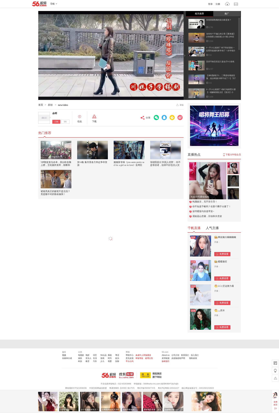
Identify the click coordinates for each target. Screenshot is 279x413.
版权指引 (166, 361)
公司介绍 (175, 355)
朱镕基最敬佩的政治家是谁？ (218, 20)
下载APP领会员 (233, 154)
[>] (227, 4)
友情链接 (166, 358)
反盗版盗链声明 (178, 358)
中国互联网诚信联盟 (98, 388)
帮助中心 (130, 355)
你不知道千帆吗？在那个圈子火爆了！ (211, 206)
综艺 (95, 355)
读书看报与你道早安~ (203, 211)
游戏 (102, 358)
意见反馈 (130, 358)
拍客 (117, 361)
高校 (110, 355)
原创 (50, 105)
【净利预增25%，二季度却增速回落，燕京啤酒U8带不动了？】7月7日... (221, 78)
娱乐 (117, 358)
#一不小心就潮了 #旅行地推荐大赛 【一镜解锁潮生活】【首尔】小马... (221, 92)
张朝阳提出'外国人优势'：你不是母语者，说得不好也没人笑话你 (165, 165)
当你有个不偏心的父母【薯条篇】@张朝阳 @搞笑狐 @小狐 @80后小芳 (220, 37)
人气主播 (212, 228)
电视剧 (81, 355)
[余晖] (44, 118)
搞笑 (80, 358)
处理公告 (149, 358)
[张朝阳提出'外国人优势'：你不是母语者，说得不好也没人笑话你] (165, 150)
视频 (64, 355)
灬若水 (221, 310)
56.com (39, 4)
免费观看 (223, 254)
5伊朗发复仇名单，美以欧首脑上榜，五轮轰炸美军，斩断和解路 (56, 165)
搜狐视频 (128, 375)
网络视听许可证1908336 (76, 388)
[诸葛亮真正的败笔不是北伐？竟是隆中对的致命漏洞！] (56, 179)
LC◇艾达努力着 (226, 286)
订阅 (56, 122)
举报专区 (139, 358)
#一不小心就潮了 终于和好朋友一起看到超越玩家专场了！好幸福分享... (220, 51)
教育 (87, 361)
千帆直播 (194, 228)
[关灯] (275, 370)
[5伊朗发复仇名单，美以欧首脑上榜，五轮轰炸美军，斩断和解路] (56, 150)
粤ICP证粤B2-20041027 (168, 388)
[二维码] (275, 363)
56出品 (103, 355)
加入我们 (195, 355)
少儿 (102, 361)
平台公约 (130, 361)
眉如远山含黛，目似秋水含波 (207, 216)
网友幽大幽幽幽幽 (227, 237)
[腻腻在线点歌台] (207, 164)
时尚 (110, 358)
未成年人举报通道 (143, 355)
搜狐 (151, 375)
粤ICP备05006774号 (146, 388)
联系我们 (185, 355)
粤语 (117, 355)
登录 (210, 4)
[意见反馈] (275, 378)
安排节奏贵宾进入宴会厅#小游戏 (220, 61)
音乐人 (88, 358)
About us (166, 355)
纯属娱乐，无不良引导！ (204, 201)
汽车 (95, 361)
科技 (80, 361)
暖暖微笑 (222, 261)
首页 (40, 105)
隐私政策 (193, 358)
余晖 (54, 113)
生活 (95, 358)
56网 (109, 375)
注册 (218, 4)
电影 (87, 355)
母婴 (110, 361)
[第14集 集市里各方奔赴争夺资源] (92, 150)
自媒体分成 (67, 358)
